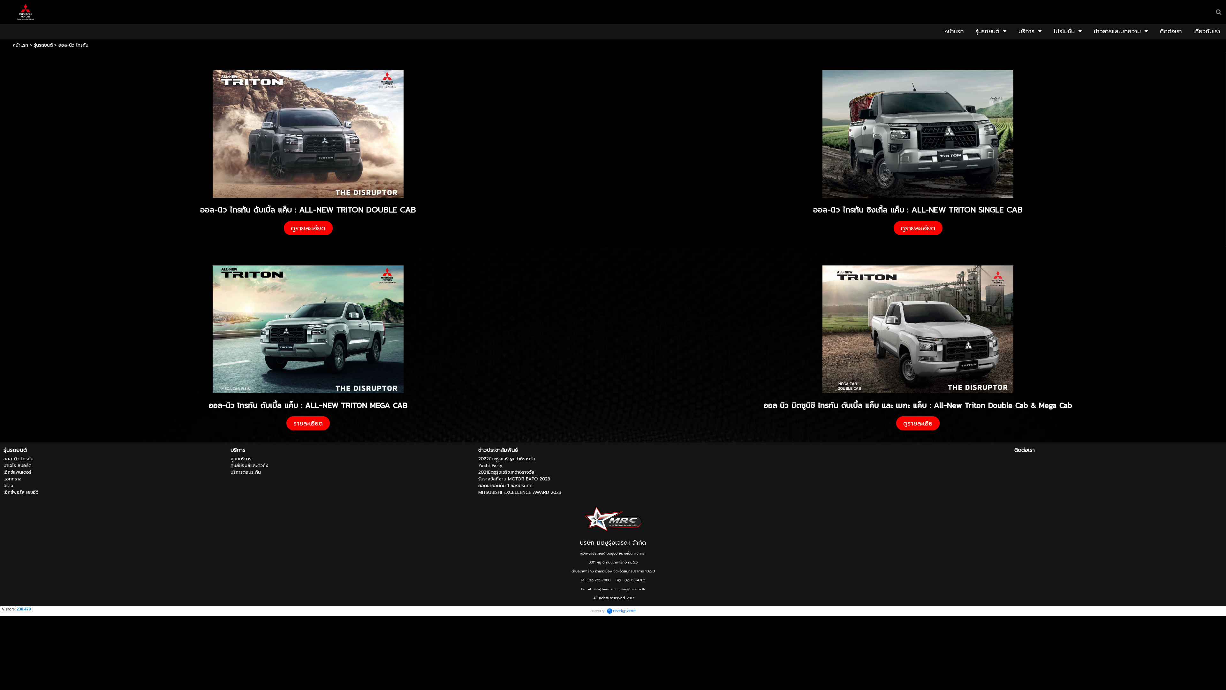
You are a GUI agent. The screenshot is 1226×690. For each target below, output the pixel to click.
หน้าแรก (20, 45)
